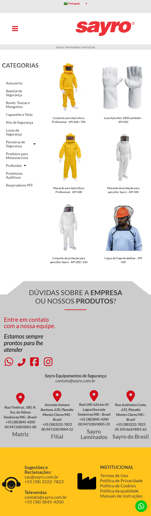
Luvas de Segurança (14, 132)
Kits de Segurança (19, 122)
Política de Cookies (118, 485)
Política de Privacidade (121, 480)
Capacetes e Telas (19, 114)
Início (60, 47)
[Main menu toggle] (15, 28)
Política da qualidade (119, 490)
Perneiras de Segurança (15, 144)
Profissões (73, 47)
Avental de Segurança (14, 93)
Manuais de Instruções (121, 496)
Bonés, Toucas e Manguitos (18, 105)
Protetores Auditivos (14, 175)
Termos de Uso (114, 475)
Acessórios (14, 83)
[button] (141, 506)
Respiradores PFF (19, 185)
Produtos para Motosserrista (17, 156)
